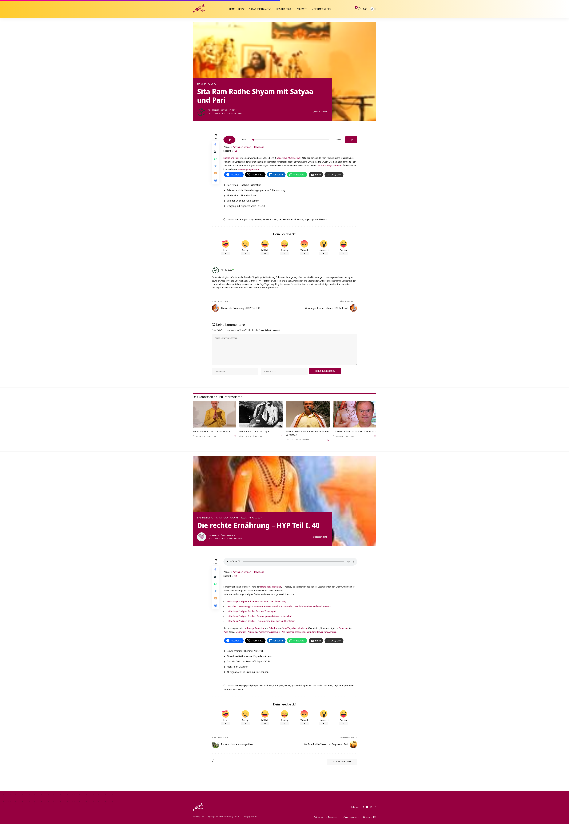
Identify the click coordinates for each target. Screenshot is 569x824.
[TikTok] (374, 807)
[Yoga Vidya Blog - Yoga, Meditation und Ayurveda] (199, 8)
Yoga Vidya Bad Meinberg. (294, 627)
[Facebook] (363, 807)
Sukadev (273, 627)
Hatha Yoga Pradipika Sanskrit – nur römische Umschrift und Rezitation (261, 620)
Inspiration (318, 685)
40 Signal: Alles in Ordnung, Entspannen (247, 672)
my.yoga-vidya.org (226, 280)
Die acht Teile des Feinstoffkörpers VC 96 (248, 661)
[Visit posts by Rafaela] (201, 536)
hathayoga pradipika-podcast (298, 685)
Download (259, 146)
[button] (359, 8)
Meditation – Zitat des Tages (242, 195)
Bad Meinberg (205, 518)
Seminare (343, 627)
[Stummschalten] (351, 139)
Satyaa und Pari (231, 157)
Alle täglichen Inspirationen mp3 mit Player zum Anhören (309, 631)
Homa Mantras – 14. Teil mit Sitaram (212, 431)
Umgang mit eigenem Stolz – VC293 (246, 206)
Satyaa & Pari (255, 219)
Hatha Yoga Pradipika (270, 586)
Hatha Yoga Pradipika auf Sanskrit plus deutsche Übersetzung (256, 601)
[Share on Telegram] (215, 165)
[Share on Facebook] (215, 144)
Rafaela (215, 535)
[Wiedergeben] (229, 140)
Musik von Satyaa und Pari (329, 165)
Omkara (215, 110)
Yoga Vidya (238, 689)
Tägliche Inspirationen (343, 685)
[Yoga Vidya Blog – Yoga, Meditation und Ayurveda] (198, 807)
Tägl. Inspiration (251, 518)
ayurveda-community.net (342, 277)
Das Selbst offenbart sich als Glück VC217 (354, 431)
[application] (290, 139)
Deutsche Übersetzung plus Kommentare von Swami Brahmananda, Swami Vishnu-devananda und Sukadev (279, 606)
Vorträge (227, 689)
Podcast (212, 84)
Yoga (225, 631)
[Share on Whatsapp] (215, 158)
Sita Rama (298, 219)
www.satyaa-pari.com (248, 169)
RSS (235, 150)
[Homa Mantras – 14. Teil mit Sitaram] (214, 414)
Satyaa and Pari (270, 219)
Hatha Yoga (221, 518)
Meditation (240, 631)
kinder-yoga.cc (318, 277)
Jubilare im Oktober (237, 666)
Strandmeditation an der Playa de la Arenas (249, 656)
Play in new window (241, 146)
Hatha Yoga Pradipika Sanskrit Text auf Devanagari (251, 611)
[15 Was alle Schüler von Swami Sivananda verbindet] (308, 414)
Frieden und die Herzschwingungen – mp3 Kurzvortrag (256, 190)
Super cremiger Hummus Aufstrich (245, 651)
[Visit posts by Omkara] (201, 111)
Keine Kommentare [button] (343, 762)
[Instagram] (371, 807)
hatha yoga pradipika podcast (249, 685)
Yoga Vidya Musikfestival (289, 157)
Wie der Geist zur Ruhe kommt (243, 200)
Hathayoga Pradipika (254, 627)
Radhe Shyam (241, 219)
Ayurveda (252, 631)
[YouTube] (367, 807)
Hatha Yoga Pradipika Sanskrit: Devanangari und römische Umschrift (259, 615)
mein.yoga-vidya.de (248, 280)
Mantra (201, 84)
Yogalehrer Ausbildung (269, 631)
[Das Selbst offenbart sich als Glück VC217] (354, 414)
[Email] (215, 172)
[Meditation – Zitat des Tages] (261, 414)
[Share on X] (215, 151)
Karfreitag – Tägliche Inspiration (244, 185)
